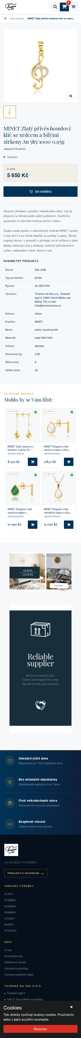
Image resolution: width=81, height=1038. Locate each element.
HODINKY (10, 906)
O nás (7, 950)
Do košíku (43, 192)
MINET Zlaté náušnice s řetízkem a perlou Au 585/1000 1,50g (21, 448)
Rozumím (40, 1028)
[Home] (11, 7)
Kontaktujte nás (13, 956)
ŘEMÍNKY (10, 912)
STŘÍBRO (10, 900)
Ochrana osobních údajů (18, 974)
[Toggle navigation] (74, 7)
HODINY (9, 918)
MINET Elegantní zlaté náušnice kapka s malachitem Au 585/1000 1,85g (21, 510)
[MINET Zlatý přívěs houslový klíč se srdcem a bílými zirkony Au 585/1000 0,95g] (9, 111)
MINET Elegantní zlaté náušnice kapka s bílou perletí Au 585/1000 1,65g (57, 448)
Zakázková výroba (15, 962)
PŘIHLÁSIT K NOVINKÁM (23, 873)
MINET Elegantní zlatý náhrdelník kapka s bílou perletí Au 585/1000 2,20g (57, 510)
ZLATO (8, 894)
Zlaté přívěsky (17, 18)
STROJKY (10, 931)
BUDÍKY (9, 924)
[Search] (55, 7)
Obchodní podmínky (16, 968)
